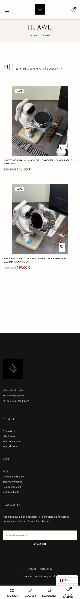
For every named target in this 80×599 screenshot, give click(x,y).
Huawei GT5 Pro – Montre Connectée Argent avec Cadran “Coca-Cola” (35, 260)
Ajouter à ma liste (62, 149)
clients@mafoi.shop (13, 390)
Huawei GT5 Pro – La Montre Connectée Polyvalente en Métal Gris (38, 162)
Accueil (34, 35)
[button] (73, 10)
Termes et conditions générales (40, 576)
